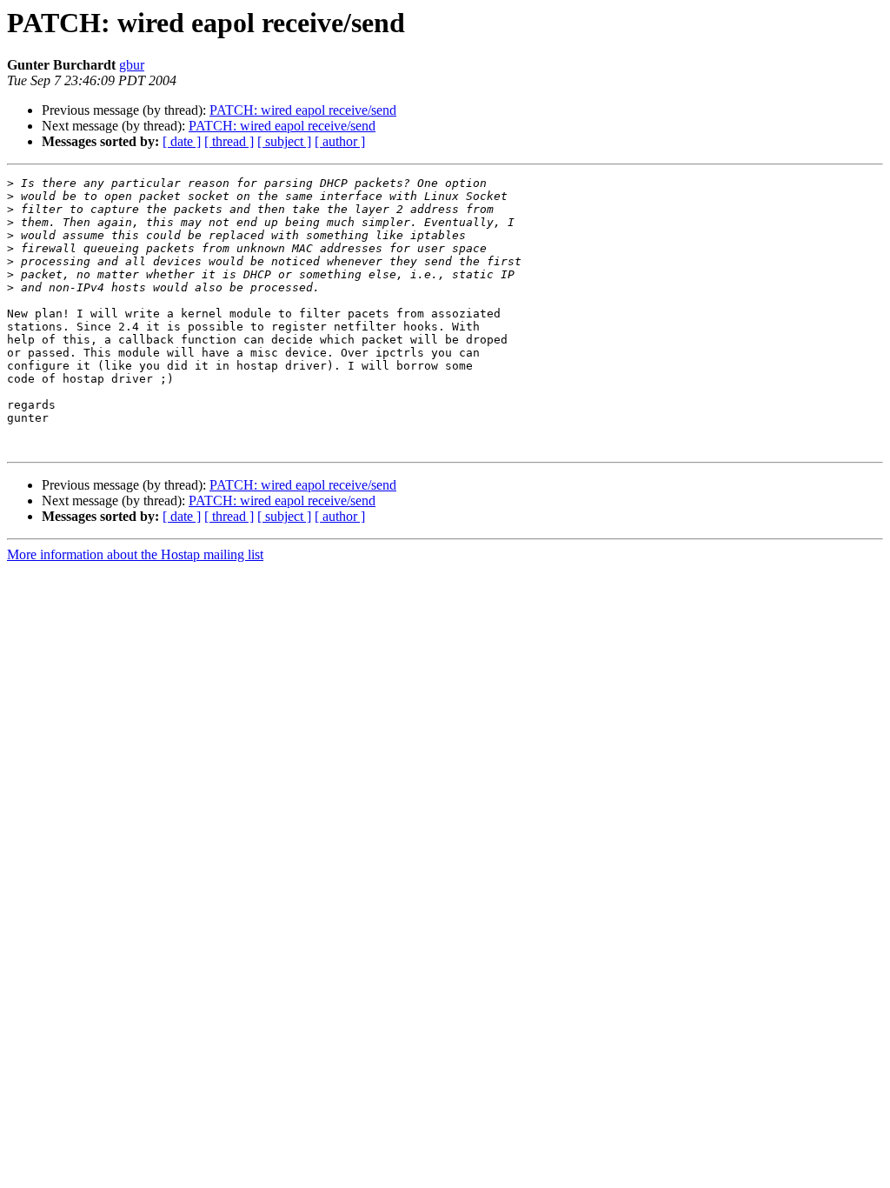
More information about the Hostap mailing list (135, 554)
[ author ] (340, 141)
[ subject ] (284, 141)
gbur (131, 64)
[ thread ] (229, 141)
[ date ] (182, 141)
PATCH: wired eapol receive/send (302, 110)
